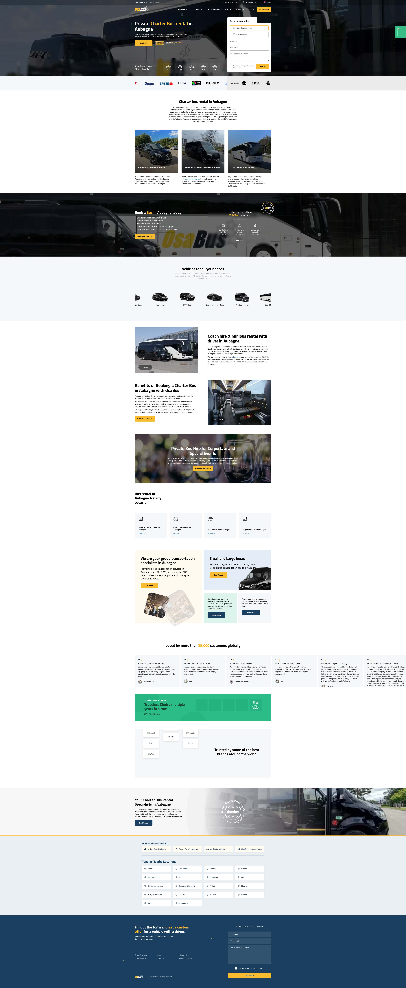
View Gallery (144, 367)
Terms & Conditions (185, 958)
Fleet (251, 9)
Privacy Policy (237, 67)
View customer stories (239, 219)
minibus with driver (192, 179)
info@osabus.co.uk (252, 2)
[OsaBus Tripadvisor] (400, 32)
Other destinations (239, 234)
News (159, 955)
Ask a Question (155, 2)
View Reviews (154, 714)
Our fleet (223, 234)
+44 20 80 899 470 (231, 2)
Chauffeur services (141, 958)
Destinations (214, 9)
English (269, 2)
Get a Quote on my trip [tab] (244, 28)
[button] (237, 240)
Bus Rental (183, 9)
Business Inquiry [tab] (242, 34)
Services (240, 9)
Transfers (198, 9)
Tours (228, 9)
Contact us (161, 958)
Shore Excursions (141, 955)
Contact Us (255, 234)
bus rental (237, 357)
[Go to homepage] (142, 8)
